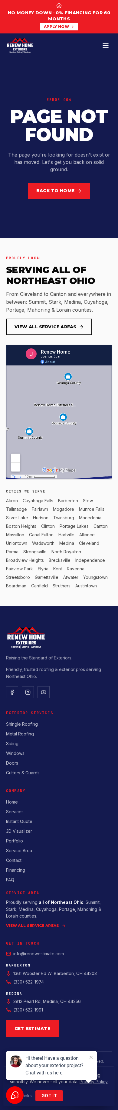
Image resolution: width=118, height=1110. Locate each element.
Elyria (43, 568)
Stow (88, 500)
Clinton (48, 526)
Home (12, 801)
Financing (15, 870)
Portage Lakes (74, 526)
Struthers (61, 585)
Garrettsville (46, 577)
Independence (90, 560)
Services (15, 811)
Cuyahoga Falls (38, 500)
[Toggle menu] (105, 45)
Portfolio (14, 840)
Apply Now (56, 26)
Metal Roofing (20, 733)
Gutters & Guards (23, 772)
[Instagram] (28, 692)
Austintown (86, 585)
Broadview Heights (25, 560)
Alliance (87, 534)
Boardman (16, 585)
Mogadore (63, 509)
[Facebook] (12, 692)
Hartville (66, 534)
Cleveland (89, 543)
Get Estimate (32, 1028)
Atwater (70, 577)
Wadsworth (43, 543)
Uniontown (16, 543)
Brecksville (59, 560)
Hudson (40, 517)
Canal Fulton (41, 534)
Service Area (19, 850)
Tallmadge (16, 509)
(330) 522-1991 (28, 1009)
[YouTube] (44, 692)
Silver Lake (17, 517)
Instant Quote (19, 821)
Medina (66, 543)
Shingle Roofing (22, 724)
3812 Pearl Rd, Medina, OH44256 (47, 1001)
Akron (12, 500)
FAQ (10, 879)
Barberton (68, 500)
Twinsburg (63, 517)
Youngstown (95, 577)
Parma (12, 551)
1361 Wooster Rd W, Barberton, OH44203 (55, 973)
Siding (12, 743)
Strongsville (35, 551)
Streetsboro (18, 577)
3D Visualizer (19, 831)
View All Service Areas (46, 327)
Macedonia (90, 517)
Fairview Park (19, 568)
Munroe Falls (91, 509)
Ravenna (75, 568)
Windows (15, 753)
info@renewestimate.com (38, 953)
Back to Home (55, 190)
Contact (13, 860)
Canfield (39, 585)
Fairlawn (40, 509)
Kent (57, 568)
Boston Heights (21, 526)
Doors (12, 763)
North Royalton (66, 551)
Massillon (15, 534)
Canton (100, 526)
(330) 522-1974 (28, 981)
